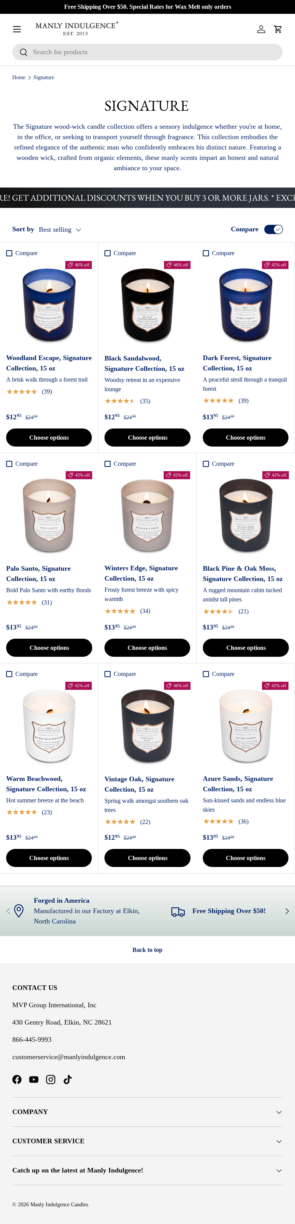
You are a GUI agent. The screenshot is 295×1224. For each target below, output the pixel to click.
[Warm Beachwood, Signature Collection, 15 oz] (49, 724)
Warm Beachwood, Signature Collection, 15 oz (46, 784)
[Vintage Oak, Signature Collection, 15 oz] (147, 725)
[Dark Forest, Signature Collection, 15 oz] (245, 304)
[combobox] (147, 52)
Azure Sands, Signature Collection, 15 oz (238, 784)
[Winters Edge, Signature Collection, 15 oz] (147, 514)
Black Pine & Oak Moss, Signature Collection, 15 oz (243, 574)
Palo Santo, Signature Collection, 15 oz (38, 574)
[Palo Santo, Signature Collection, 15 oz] (49, 514)
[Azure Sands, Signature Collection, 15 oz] (245, 724)
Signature (43, 77)
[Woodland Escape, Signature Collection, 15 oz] (49, 304)
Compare (245, 229)
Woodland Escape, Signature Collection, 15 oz (49, 363)
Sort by (23, 229)
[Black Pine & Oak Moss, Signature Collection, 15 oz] (246, 514)
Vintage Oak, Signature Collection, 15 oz (139, 784)
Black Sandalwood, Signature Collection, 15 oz (144, 363)
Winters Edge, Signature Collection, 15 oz (141, 573)
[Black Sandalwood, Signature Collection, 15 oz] (147, 304)
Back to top (147, 950)
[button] (278, 29)
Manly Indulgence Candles (59, 1204)
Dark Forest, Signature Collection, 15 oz (237, 363)
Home (18, 77)
